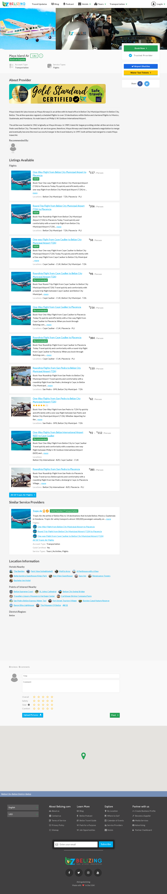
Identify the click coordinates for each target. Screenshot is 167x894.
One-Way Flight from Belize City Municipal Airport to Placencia (66, 526)
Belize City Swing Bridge (74, 591)
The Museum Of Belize (50, 605)
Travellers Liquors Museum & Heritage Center (34, 596)
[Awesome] (52, 696)
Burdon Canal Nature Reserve (96, 600)
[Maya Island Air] (140, 83)
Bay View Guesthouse (63, 575)
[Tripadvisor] (28, 29)
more (35, 193)
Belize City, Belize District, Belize (16, 794)
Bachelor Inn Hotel (22, 580)
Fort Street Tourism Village (65, 600)
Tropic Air (37, 510)
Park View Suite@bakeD (42, 571)
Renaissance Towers (101, 575)
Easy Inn (82, 575)
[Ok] (38, 696)
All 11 (65, 605)
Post (113, 715)
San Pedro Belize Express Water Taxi (30, 600)
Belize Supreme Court (23, 591)
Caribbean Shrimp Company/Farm (76, 596)
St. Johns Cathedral (47, 591)
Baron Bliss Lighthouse (24, 605)
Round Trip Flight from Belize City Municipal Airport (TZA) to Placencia (70, 531)
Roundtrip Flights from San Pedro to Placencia (56, 469)
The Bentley (19, 571)
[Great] (47, 696)
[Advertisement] (64, 638)
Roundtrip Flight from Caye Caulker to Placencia (57, 337)
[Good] (43, 696)
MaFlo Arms (64, 571)
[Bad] (34, 696)
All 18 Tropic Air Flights (22, 495)
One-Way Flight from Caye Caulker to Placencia (57, 307)
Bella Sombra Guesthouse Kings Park (30, 575)
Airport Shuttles (142, 66)
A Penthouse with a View (88, 571)
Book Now (140, 48)
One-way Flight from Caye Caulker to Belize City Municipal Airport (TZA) (70, 536)
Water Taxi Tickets (139, 72)
